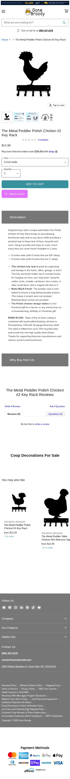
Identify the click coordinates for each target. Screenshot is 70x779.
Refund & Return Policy (31, 685)
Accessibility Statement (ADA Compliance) (22, 716)
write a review (42, 424)
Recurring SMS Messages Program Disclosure (24, 695)
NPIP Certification (54, 716)
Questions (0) (56, 414)
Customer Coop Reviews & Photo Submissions (24, 712)
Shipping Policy (53, 685)
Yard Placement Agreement (44, 699)
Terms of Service (10, 689)
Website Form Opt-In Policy (15, 699)
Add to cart (35, 184)
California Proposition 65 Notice (16, 702)
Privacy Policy (28, 689)
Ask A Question (57, 406)
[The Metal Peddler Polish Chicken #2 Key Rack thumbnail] (7, 117)
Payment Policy (9, 685)
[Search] (64, 22)
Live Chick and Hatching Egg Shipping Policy (23, 709)
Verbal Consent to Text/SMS (15, 692)
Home (5, 39)
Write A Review (12, 406)
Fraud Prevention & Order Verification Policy (22, 706)
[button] (35, 217)
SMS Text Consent (47, 689)
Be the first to (35, 424)
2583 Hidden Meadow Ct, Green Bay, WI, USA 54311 (29, 666)
